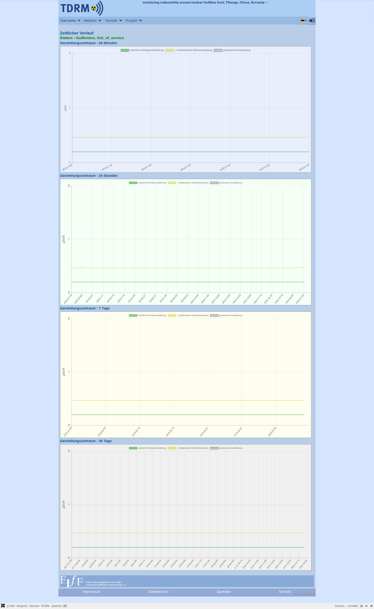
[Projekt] (139, 20)
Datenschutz (158, 592)
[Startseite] (78, 20)
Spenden (224, 592)
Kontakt (285, 592)
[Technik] (119, 20)
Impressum (91, 592)
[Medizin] (99, 20)
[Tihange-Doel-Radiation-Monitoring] (81, 8)
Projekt (131, 20)
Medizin (90, 20)
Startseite (68, 20)
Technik (111, 20)
